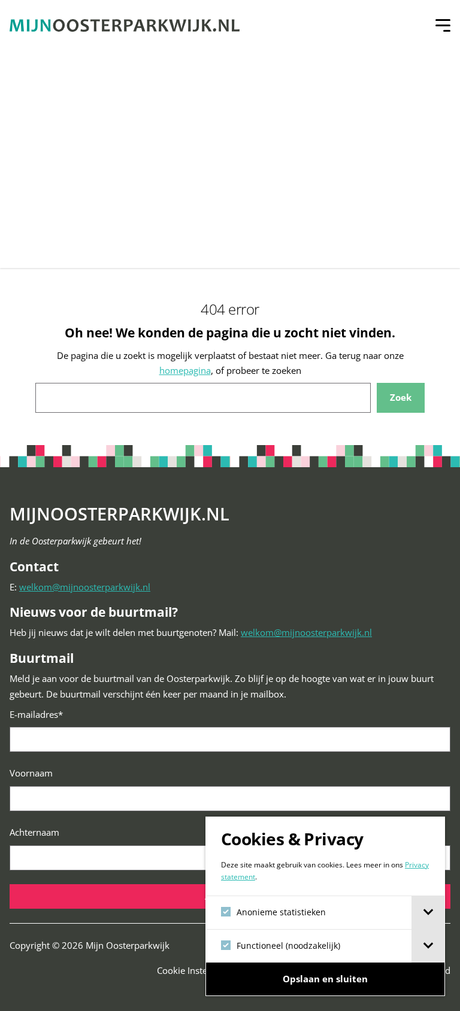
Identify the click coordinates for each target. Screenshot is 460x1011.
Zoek (400, 397)
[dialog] (325, 906)
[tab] (427, 912)
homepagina (185, 370)
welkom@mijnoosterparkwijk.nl (84, 587)
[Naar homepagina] (125, 25)
